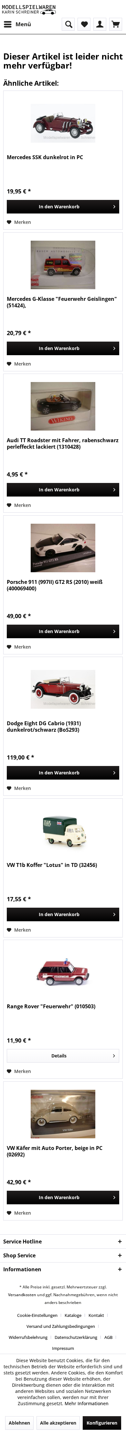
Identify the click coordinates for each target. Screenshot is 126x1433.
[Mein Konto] (99, 24)
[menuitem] (17, 24)
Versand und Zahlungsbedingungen (60, 1326)
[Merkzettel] (84, 24)
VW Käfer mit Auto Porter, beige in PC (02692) (54, 1151)
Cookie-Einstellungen (37, 1315)
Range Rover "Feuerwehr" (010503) (51, 1006)
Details (59, 1056)
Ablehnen (19, 1423)
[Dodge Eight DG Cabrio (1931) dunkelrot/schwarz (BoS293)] (63, 689)
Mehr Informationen (87, 1403)
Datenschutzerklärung (76, 1337)
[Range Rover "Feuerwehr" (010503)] (63, 972)
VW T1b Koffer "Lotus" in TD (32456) (52, 865)
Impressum (63, 1348)
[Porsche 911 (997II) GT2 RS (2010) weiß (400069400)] (63, 548)
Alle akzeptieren (58, 1423)
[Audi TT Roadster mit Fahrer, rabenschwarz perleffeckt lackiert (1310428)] (63, 406)
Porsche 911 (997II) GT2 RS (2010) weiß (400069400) (54, 585)
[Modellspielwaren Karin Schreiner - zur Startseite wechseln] (29, 9)
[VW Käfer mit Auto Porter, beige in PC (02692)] (63, 1114)
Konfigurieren (102, 1423)
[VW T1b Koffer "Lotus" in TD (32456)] (63, 831)
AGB (108, 1337)
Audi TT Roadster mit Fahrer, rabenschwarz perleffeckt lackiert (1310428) (63, 443)
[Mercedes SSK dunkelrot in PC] (63, 123)
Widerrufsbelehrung (28, 1337)
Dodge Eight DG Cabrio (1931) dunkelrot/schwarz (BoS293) (44, 726)
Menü (23, 24)
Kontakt (96, 1315)
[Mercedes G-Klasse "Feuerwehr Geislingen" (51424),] (63, 265)
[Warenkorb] (115, 24)
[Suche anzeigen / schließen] (68, 24)
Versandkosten (22, 1294)
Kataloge (73, 1315)
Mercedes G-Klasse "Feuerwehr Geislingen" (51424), (62, 302)
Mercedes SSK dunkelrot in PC (45, 157)
